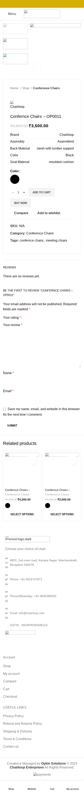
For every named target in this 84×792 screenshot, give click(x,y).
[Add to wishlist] (32, 460)
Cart (6, 689)
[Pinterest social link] (42, 4)
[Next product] (72, 95)
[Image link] (27, 539)
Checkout (10, 696)
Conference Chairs (46, 88)
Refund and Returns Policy (22, 723)
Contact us (11, 746)
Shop (26, 88)
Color (14, 171)
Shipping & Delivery (17, 731)
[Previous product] (64, 95)
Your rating (12, 317)
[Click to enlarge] (37, 67)
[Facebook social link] (31, 4)
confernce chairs (31, 240)
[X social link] (36, 4)
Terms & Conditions (17, 739)
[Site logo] (42, 13)
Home (14, 88)
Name (8, 373)
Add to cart (42, 192)
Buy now (20, 203)
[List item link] (42, 579)
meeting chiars (56, 240)
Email (8, 391)
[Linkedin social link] (47, 4)
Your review (12, 325)
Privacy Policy (13, 716)
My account (11, 673)
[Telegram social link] (52, 4)
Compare (10, 681)
